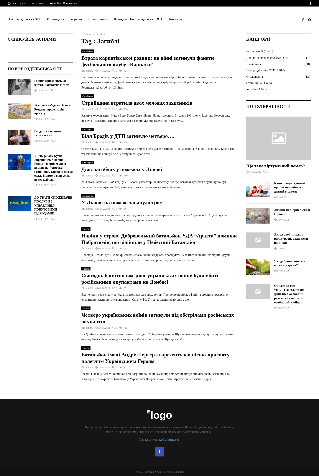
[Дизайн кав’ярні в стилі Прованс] (258, 216)
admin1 (89, 248)
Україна (76, 19)
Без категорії (88, 195)
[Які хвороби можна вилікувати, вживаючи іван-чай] (258, 240)
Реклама (176, 19)
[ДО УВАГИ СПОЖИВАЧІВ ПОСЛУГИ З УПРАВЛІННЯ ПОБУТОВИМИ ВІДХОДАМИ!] (19, 203)
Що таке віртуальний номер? (275, 165)
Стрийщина (55, 19)
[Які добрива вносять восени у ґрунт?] (258, 267)
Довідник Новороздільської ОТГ (138, 19)
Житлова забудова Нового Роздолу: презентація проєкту (52, 109)
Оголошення (97, 19)
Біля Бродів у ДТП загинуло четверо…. (127, 136)
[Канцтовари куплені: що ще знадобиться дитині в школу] (258, 189)
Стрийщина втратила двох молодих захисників (136, 103)
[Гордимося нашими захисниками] (19, 137)
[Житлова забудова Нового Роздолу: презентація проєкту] (19, 111)
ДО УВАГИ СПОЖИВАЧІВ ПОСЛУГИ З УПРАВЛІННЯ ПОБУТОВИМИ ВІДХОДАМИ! (53, 205)
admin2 (89, 70)
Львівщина (253, 64)
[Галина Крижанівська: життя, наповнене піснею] (19, 87)
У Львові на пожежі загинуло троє (121, 202)
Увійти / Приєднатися (65, 3)
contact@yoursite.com (166, 439)
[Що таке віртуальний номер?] (278, 138)
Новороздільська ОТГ (24, 19)
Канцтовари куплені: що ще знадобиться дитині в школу (290, 187)
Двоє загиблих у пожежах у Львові (121, 169)
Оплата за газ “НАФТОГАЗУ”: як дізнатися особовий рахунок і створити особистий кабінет (289, 294)
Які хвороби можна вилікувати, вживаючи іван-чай (291, 239)
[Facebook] (304, 20)
